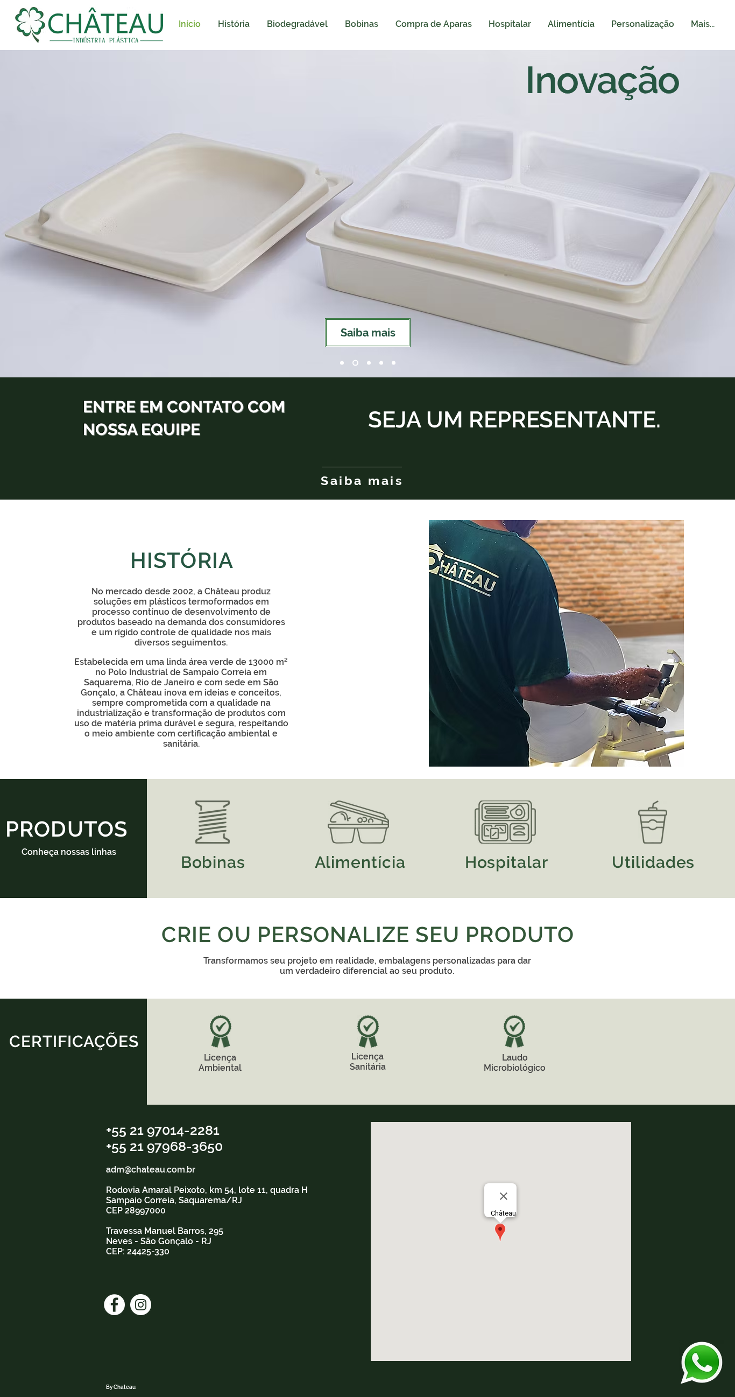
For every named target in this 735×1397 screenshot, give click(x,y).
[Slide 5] (393, 363)
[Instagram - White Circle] (140, 1304)
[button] (509, 24)
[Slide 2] (355, 363)
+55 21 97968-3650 (164, 1146)
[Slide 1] (342, 363)
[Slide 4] (381, 363)
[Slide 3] (369, 363)
